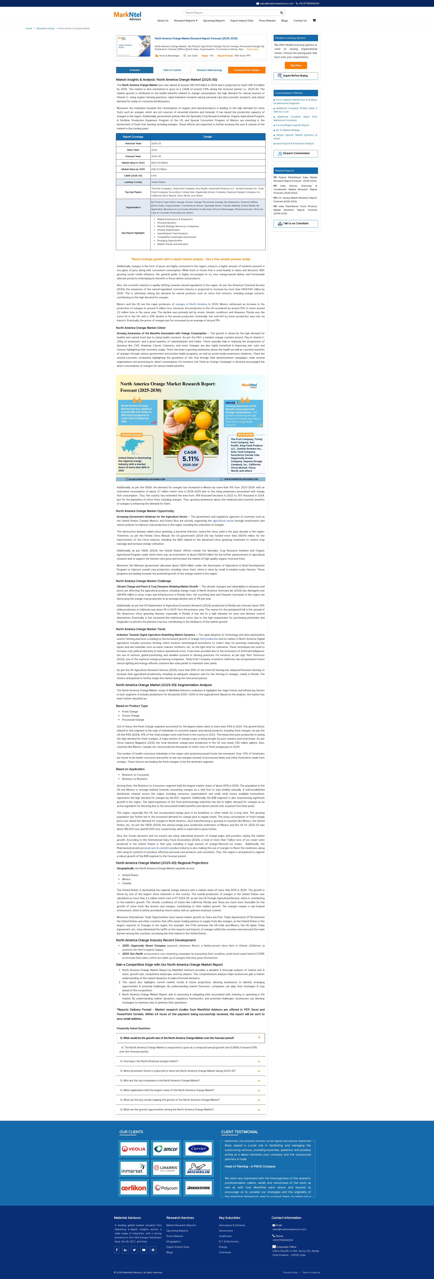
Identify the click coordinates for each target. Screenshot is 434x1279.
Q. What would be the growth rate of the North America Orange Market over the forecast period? (177, 1038)
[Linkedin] (116, 1249)
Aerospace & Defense (232, 1225)
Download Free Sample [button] (246, 70)
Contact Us (300, 20)
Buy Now (296, 65)
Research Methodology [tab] (209, 70)
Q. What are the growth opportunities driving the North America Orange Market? (167, 1109)
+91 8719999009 (308, 3)
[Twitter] (134, 1249)
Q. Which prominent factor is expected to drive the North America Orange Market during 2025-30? (178, 1071)
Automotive (226, 1230)
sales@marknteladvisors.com (277, 3)
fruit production (209, 639)
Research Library (45, 28)
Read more (253, 49)
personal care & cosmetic (155, 848)
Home (29, 28)
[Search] (281, 13)
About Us (163, 20)
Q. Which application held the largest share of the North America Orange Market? (167, 1090)
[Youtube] (143, 1249)
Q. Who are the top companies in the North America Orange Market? (160, 1080)
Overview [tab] (135, 70)
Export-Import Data (242, 20)
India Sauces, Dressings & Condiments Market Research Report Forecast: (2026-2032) (295, 189)
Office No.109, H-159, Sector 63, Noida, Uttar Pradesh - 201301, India (295, 1253)
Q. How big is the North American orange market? (149, 1061)
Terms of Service (311, 1272)
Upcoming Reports (214, 20)
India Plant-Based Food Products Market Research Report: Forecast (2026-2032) (295, 210)
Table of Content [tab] (172, 70)
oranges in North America (191, 304)
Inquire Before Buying (295, 75)
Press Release (267, 20)
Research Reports (185, 20)
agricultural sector (223, 520)
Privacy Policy (290, 1272)
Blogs (284, 20)
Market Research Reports (181, 1225)
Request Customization (296, 153)
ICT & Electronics (229, 1241)
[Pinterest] (153, 1249)
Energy (223, 1247)
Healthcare (225, 1236)
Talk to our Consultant (296, 223)
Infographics (173, 1241)
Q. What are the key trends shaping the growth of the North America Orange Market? (170, 1100)
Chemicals (225, 1252)
